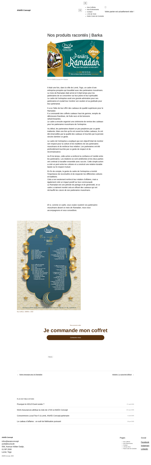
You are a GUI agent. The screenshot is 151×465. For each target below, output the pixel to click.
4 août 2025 (130, 415)
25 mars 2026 (130, 410)
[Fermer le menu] (85, 3)
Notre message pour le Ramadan (30, 374)
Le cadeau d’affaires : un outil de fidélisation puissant (39, 421)
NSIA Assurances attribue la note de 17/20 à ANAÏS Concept (42, 410)
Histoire (66, 79)
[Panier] (105, 7)
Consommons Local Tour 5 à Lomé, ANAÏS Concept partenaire (43, 416)
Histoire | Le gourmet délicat (122, 374)
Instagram (145, 445)
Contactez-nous (75, 337)
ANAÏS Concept (23, 10)
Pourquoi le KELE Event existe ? (30, 404)
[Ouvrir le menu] (80, 10)
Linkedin (144, 449)
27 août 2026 (130, 404)
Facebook (145, 442)
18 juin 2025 (130, 421)
